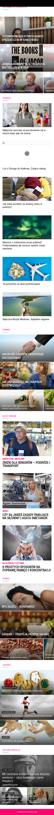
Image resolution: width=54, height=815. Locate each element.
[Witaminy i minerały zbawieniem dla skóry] (27, 682)
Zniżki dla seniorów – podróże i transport (26, 464)
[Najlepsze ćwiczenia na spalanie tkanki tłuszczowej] (27, 707)
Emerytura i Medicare (13, 459)
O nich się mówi (8, 770)
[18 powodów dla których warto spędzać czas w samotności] (27, 40)
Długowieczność (8, 712)
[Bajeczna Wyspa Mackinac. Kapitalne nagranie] (27, 304)
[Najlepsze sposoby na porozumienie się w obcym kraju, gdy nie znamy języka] (27, 115)
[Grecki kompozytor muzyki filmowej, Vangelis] (13, 796)
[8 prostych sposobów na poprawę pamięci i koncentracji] (27, 542)
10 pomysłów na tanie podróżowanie (21, 283)
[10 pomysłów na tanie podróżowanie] (27, 269)
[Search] (50, 3)
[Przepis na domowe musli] (21, 653)
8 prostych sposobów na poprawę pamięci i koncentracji (27, 568)
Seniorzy (6, 737)
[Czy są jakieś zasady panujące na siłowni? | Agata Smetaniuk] (27, 490)
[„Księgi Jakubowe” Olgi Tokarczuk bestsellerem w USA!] (27, 67)
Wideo (6, 511)
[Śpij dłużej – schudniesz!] (27, 606)
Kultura (32, 798)
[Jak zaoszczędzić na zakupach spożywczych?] (27, 385)
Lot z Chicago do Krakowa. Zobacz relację (24, 168)
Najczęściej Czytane (13, 563)
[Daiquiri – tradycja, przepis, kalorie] (27, 634)
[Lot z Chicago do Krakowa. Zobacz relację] (27, 154)
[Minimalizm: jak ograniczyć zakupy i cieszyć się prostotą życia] (21, 404)
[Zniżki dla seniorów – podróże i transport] (27, 438)
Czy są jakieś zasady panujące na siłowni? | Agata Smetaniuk (25, 516)
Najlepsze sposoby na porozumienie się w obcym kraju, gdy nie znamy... (24, 132)
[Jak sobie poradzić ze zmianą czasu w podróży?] (27, 189)
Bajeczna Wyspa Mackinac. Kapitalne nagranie (26, 319)
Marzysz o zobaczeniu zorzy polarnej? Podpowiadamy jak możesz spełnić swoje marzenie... (24, 245)
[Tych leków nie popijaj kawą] (27, 732)
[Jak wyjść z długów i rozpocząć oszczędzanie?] (27, 358)
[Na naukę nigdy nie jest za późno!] (21, 86)
